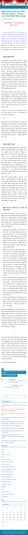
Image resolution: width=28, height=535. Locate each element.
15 (21, 514)
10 (3, 514)
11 (6, 514)
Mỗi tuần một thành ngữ (7, 471)
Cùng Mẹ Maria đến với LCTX (8, 469)
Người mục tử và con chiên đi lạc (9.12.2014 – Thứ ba (14, 372)
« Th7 (2, 525)
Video (2, 457)
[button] (26, 7)
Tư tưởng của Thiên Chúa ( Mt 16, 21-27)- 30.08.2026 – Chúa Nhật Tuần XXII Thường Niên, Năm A (13, 436)
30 (24, 519)
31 (3, 522)
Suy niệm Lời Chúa (6, 459)
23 (24, 517)
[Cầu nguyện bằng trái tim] (14, 4)
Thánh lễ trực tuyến (6, 484)
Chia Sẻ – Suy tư (5, 454)
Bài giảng (3, 486)
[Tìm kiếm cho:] (14, 396)
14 (17, 514)
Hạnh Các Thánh (5, 491)
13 (14, 514)
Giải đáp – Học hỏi (5, 481)
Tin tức (3, 449)
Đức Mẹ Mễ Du (5, 496)
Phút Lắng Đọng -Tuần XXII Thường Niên (11, 425)
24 (3, 519)
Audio (2, 452)
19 (10, 517)
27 (14, 519)
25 (6, 519)
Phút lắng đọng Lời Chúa (7, 461)
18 (6, 517)
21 (17, 517)
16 (24, 514)
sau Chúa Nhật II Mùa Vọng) (9, 375)
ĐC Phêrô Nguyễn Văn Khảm (8, 466)
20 (14, 517)
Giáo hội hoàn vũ (5, 464)
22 (21, 517)
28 (17, 519)
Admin (11, 19)
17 (3, 517)
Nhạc (2, 489)
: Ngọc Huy (16, 531)
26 (10, 519)
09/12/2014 (5, 19)
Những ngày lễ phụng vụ (7, 474)
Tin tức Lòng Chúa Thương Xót (8, 479)
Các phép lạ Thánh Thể (7, 476)
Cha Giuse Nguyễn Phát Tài (8, 494)
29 (21, 519)
